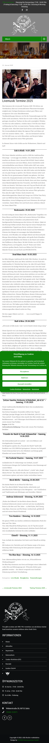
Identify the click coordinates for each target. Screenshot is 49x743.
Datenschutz (27, 389)
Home (8, 642)
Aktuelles (9, 646)
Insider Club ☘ (11, 668)
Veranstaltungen (36, 578)
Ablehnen (24, 378)
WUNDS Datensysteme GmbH (28, 740)
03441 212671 (11, 712)
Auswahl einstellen (24, 384)
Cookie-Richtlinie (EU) (13, 659)
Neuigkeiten (24, 578)
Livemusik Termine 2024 (12, 588)
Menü (7, 39)
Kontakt (8, 664)
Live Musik (15, 578)
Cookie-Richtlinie (15, 389)
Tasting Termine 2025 (38, 588)
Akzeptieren (24, 371)
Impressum (35, 389)
